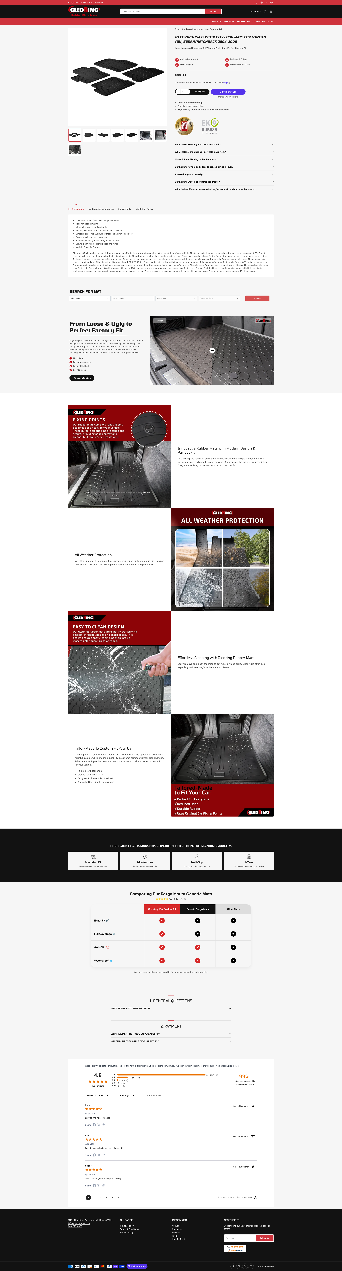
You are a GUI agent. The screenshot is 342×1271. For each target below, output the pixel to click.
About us (216, 21)
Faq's (174, 1236)
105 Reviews (101, 1086)
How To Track (178, 1239)
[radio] (171, 1074)
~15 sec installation (82, 378)
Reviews (176, 1232)
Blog (270, 21)
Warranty (126, 209)
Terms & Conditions (129, 1229)
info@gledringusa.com (79, 1223)
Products (229, 21)
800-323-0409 (75, 1226)
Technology (243, 21)
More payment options (228, 97)
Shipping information (103, 209)
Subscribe (264, 1238)
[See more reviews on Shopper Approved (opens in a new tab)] (103, 1125)
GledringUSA (269, 1266)
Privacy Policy (127, 1226)
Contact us (259, 21)
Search (213, 11)
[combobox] (171, 11)
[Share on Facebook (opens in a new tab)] (94, 1125)
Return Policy (146, 209)
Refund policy (126, 1232)
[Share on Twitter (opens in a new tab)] (98, 1125)
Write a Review (154, 1095)
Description (78, 209)
